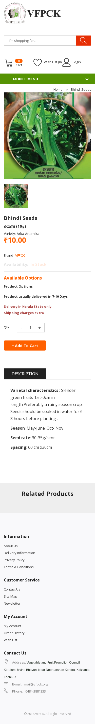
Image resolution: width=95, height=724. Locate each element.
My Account (12, 626)
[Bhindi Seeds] (16, 195)
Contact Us (12, 589)
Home (58, 89)
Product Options (18, 286)
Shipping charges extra (24, 313)
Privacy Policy (14, 560)
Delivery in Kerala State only (27, 306)
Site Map (10, 596)
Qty (6, 327)
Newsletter (12, 603)
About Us (11, 545)
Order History (14, 633)
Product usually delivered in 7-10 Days (36, 296)
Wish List (10, 640)
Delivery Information (19, 552)
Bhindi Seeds (81, 89)
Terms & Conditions (19, 567)
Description (25, 373)
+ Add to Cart (25, 345)
